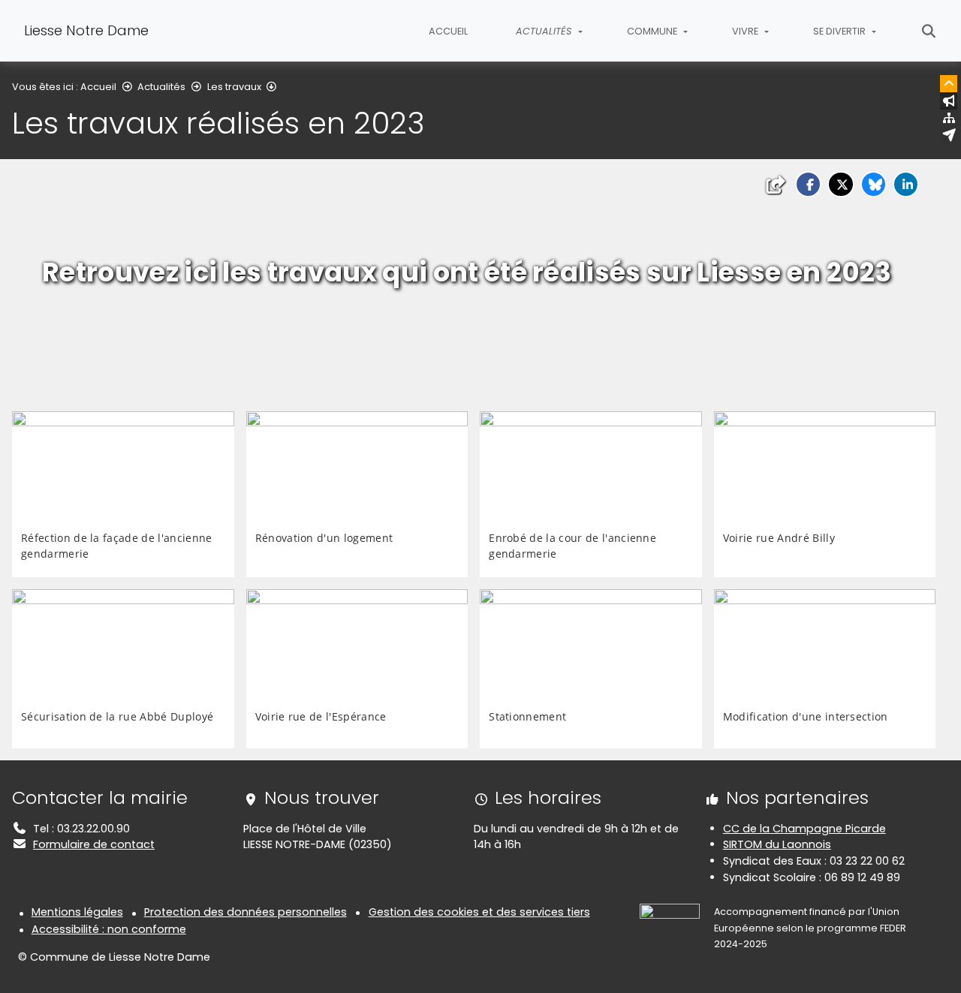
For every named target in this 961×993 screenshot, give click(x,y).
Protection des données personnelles (245, 911)
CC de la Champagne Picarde (804, 828)
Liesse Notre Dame (86, 30)
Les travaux (234, 86)
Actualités (161, 86)
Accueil (448, 31)
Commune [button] (653, 31)
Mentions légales (77, 911)
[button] (808, 184)
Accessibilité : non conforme (109, 929)
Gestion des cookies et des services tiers (479, 911)
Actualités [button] (545, 31)
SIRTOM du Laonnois (777, 844)
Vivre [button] (746, 31)
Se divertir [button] (840, 31)
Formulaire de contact (94, 844)
